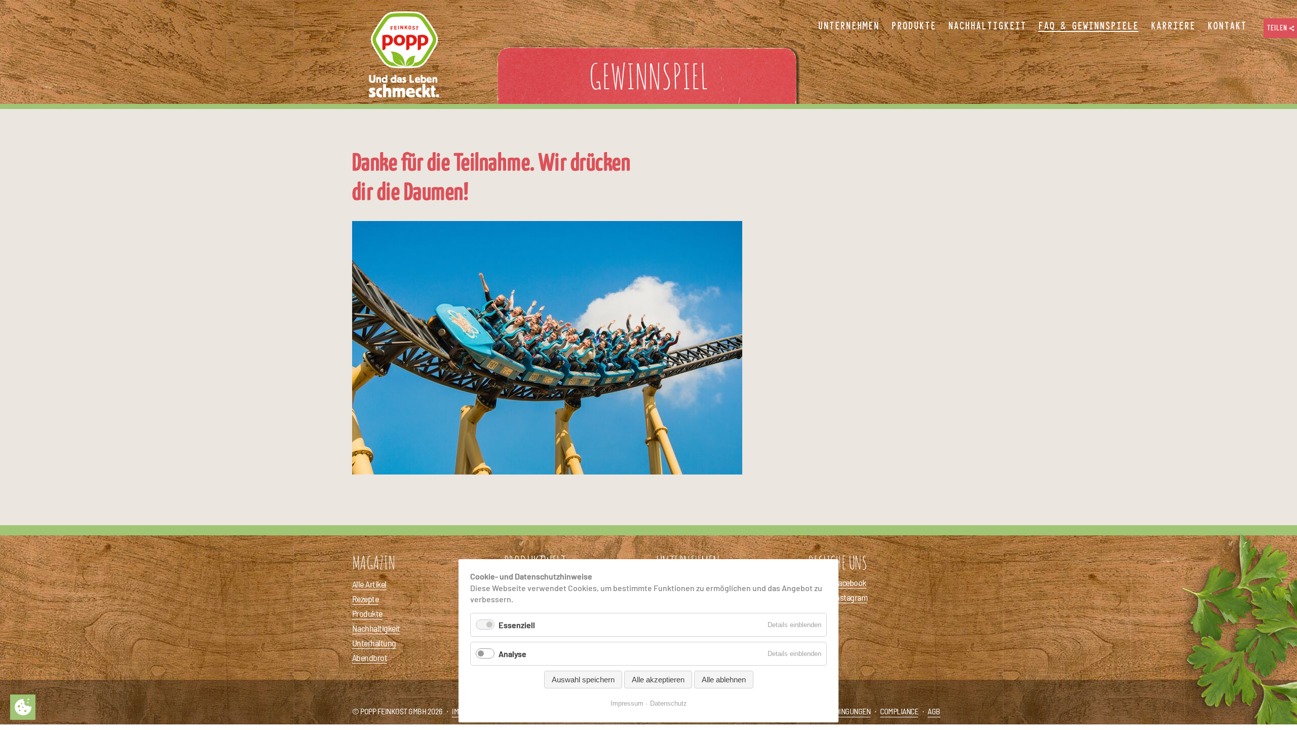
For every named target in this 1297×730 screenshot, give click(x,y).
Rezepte (365, 598)
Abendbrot (369, 657)
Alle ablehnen (724, 679)
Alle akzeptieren (658, 679)
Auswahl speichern (583, 679)
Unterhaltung (374, 642)
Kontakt (1226, 26)
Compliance (899, 711)
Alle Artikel (369, 584)
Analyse (512, 654)
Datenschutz (668, 703)
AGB (934, 711)
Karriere (1173, 26)
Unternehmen (848, 26)
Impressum (627, 703)
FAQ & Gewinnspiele (1088, 26)
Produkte (367, 613)
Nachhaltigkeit (376, 628)
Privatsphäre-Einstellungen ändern (22, 707)
